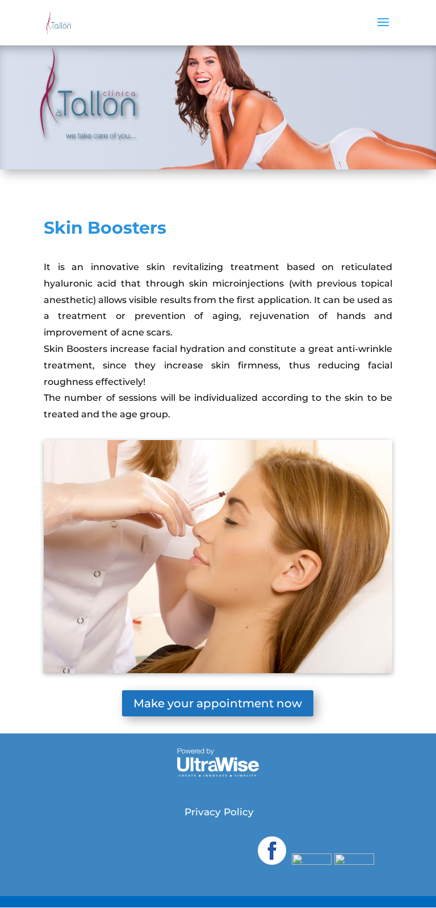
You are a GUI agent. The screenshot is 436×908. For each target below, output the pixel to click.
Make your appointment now (217, 703)
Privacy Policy (219, 812)
